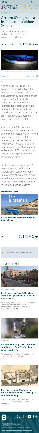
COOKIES (3, 430)
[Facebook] (8, 8)
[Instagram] (11, 8)
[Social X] (5, 8)
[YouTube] (14, 8)
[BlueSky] (17, 8)
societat (6, 12)
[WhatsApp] (33, 44)
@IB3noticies (29, 76)
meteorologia (7, 289)
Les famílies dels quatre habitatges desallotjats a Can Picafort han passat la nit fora (18, 347)
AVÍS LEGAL (19, 430)
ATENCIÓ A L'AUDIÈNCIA (11, 430)
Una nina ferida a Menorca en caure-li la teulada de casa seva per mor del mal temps (18, 393)
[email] (30, 44)
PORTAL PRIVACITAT (27, 430)
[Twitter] (20, 44)
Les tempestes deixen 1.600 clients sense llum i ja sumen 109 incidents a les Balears (18, 296)
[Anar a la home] (2, 8)
